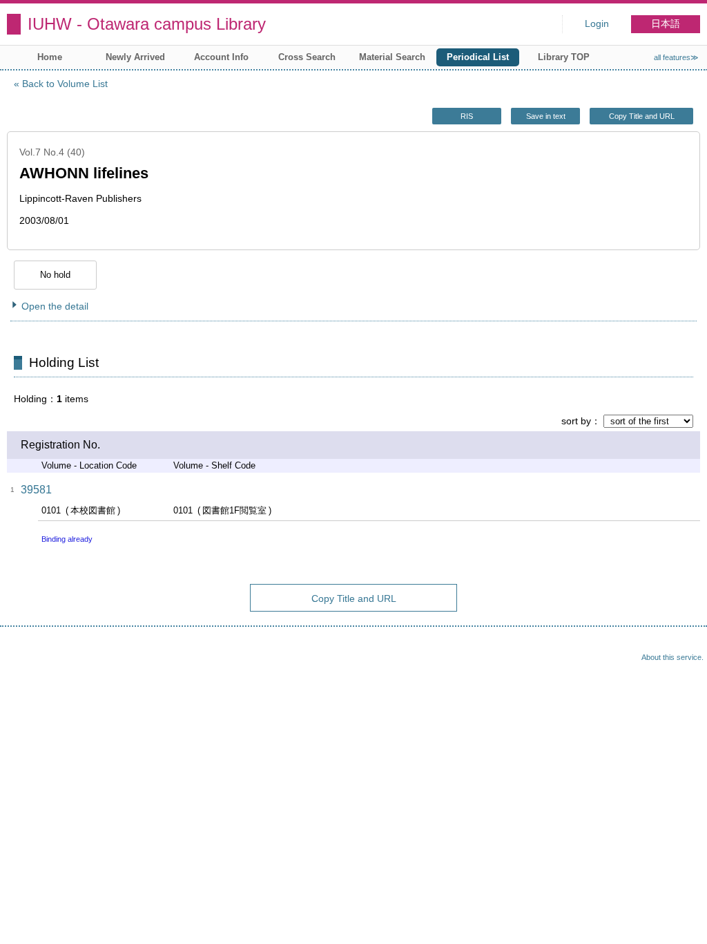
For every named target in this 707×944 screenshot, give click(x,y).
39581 (36, 489)
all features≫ (676, 57)
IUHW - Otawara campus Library (147, 24)
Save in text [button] (545, 116)
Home (49, 57)
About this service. (672, 657)
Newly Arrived (135, 57)
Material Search (392, 57)
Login (597, 24)
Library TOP (564, 57)
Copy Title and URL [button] (642, 116)
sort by (576, 420)
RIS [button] (467, 116)
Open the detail (54, 306)
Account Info (221, 57)
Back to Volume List (65, 83)
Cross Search (307, 57)
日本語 (665, 24)
